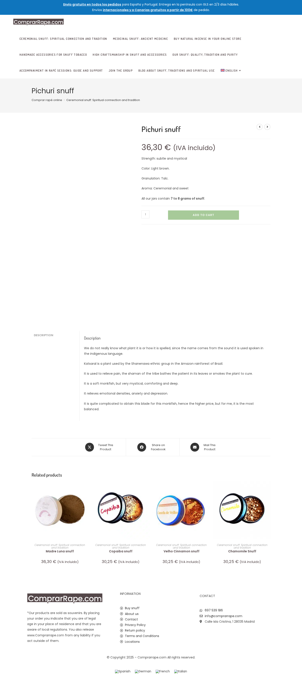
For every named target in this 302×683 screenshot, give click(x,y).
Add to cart (203, 215)
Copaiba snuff (120, 551)
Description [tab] (43, 335)
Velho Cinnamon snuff (181, 551)
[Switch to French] (162, 672)
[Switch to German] (143, 672)
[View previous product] (259, 127)
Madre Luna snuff (60, 551)
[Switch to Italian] (180, 672)
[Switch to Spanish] (123, 672)
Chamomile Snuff (242, 551)
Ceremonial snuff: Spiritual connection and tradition (103, 100)
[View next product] (267, 127)
